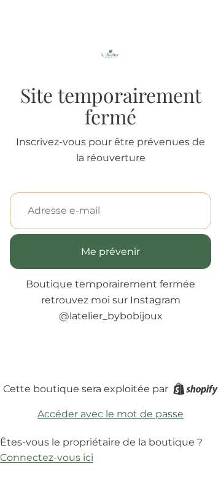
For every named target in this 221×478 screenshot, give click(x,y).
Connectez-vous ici (46, 457)
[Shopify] (195, 388)
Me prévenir (110, 251)
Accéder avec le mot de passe (110, 414)
